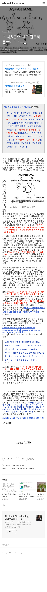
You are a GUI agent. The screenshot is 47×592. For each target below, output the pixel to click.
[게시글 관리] (14, 459)
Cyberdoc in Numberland (12, 553)
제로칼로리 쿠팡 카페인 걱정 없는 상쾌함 (23, 68)
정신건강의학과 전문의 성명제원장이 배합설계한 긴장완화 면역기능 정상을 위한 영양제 (16, 90)
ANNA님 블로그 (8, 549)
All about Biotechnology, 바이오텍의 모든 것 (15, 3)
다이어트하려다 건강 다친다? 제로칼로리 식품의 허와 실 (23, 419)
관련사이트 (6, 545)
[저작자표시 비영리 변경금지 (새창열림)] (31, 459)
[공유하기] (11, 459)
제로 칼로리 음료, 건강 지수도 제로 (17, 107)
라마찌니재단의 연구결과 (34, 307)
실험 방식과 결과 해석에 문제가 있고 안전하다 (21, 312)
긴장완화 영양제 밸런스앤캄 (16, 86)
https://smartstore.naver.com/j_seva (20, 83)
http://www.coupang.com (15, 65)
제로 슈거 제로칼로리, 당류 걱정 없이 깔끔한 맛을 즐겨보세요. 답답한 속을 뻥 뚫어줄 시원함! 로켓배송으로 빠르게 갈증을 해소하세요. (23, 73)
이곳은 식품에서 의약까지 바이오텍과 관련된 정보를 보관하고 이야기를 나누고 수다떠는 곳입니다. (18, 524)
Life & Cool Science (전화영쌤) (13, 557)
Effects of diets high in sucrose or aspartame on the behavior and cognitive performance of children (22, 329)
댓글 (3, 505)
